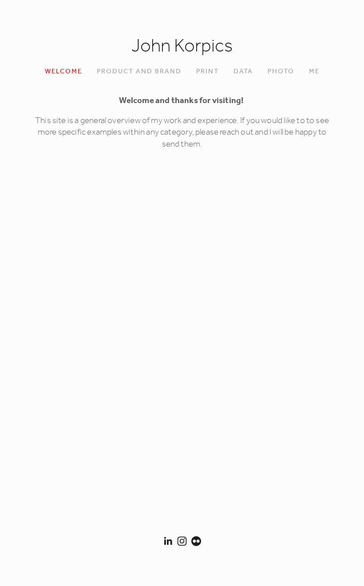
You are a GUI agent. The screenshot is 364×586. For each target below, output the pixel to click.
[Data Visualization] (70, 218)
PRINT (207, 71)
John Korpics (182, 46)
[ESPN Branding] (70, 292)
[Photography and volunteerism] (145, 218)
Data (243, 71)
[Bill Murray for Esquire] (70, 441)
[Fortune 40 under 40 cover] (219, 218)
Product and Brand (139, 71)
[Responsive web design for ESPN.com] (294, 218)
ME (314, 71)
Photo (281, 71)
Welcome (63, 71)
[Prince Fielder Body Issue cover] (145, 367)
